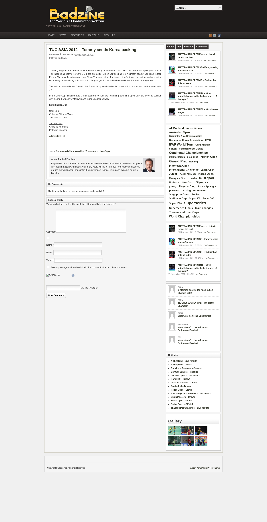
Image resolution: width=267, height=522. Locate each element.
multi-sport (206, 178)
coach (173, 148)
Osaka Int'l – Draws (181, 386)
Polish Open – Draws (181, 390)
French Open (209, 156)
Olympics (202, 182)
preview (174, 190)
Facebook (219, 35)
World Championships (184, 216)
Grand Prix (178, 161)
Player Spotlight (207, 186)
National (174, 182)
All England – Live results (184, 361)
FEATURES (77, 35)
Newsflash (187, 182)
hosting (193, 161)
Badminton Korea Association (186, 140)
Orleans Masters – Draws (184, 382)
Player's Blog (187, 186)
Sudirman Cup (178, 198)
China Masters (203, 145)
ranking (186, 190)
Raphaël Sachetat (62, 54)
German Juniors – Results (184, 372)
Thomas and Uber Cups (98, 151)
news (64, 58)
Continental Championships (70, 151)
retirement (199, 190)
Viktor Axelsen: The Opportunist (194, 316)
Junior (173, 173)
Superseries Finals (181, 207)
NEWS (62, 35)
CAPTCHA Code (88, 288)
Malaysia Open (178, 178)
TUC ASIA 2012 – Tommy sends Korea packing (92, 49)
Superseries (195, 203)
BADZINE (93, 35)
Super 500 (208, 198)
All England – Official (181, 364)
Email (49, 252)
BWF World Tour (181, 144)
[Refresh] (73, 276)
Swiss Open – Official (182, 404)
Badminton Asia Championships (185, 136)
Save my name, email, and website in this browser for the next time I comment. (88, 267)
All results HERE (57, 136)
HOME (50, 35)
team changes (204, 208)
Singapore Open (179, 194)
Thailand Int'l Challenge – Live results (190, 408)
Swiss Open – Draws (181, 400)
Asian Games (194, 128)
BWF (208, 140)
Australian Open (179, 132)
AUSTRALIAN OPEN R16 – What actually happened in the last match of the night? (197, 96)
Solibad (196, 194)
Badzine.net (77, 14)
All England (176, 128)
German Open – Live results (185, 375)
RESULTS (109, 35)
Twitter (214, 35)
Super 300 (194, 198)
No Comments (210, 60)
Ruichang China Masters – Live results (191, 393)
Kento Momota (188, 174)
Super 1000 (175, 203)
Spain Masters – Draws (183, 397)
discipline (192, 157)
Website (50, 260)
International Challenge (184, 169)
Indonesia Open (179, 165)
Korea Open (206, 173)
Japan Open (207, 169)
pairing (172, 186)
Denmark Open (177, 157)
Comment (51, 232)
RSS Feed (210, 35)
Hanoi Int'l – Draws (180, 379)
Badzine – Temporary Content (186, 368)
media (193, 178)
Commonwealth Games (191, 149)
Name (49, 245)
